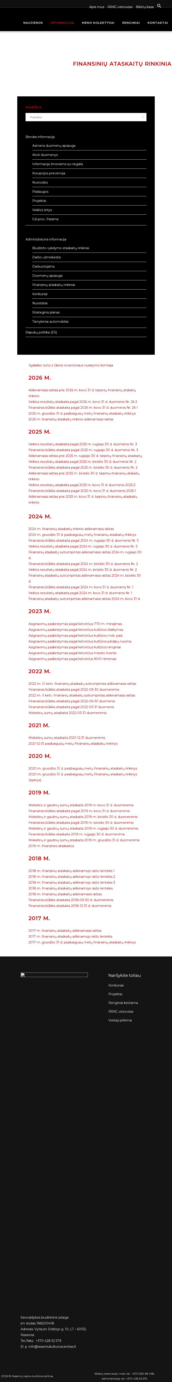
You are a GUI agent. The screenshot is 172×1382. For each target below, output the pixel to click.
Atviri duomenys (45, 155)
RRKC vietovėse (120, 7)
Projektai (39, 201)
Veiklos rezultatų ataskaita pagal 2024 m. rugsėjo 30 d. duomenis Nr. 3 (83, 546)
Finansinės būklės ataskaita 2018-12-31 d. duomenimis (69, 906)
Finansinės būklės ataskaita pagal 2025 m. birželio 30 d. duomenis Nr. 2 (83, 467)
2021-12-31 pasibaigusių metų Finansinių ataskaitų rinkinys (73, 744)
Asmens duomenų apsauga (53, 146)
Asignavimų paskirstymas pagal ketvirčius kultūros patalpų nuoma (79, 641)
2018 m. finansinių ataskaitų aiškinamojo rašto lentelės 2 (71, 877)
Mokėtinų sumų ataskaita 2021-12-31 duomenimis (66, 738)
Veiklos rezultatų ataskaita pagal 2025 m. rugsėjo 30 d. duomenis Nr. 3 (82, 444)
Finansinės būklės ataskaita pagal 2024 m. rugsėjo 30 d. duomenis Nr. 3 (83, 541)
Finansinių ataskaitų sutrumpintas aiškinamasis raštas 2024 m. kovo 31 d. (84, 599)
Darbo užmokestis (46, 257)
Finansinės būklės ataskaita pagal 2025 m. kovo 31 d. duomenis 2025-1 (82, 491)
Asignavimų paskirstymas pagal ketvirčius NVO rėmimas (72, 659)
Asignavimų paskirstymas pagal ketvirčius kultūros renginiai (74, 647)
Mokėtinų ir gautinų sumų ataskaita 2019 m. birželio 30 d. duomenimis (83, 817)
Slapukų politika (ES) (41, 332)
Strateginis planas (46, 312)
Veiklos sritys (42, 210)
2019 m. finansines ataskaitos (51, 846)
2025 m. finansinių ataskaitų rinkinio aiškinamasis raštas (70, 419)
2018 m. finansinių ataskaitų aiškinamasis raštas (65, 894)
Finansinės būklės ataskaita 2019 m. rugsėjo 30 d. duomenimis (76, 834)
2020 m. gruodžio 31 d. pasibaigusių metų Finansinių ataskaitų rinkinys (82, 768)
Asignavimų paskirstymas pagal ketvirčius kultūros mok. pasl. (75, 636)
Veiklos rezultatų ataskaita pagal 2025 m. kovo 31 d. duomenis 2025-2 (81, 485)
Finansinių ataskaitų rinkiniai (53, 285)
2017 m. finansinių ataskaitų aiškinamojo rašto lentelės (70, 936)
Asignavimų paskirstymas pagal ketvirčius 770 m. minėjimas (75, 624)
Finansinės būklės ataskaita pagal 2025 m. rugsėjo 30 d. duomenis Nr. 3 (83, 450)
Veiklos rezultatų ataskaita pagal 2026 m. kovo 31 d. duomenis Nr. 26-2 (82, 402)
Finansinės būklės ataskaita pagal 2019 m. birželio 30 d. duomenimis (80, 823)
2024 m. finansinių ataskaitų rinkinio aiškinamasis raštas (71, 529)
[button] (157, 6)
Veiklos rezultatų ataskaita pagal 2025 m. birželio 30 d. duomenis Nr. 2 (82, 462)
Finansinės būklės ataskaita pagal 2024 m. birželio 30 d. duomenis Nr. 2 (83, 564)
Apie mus (96, 7)
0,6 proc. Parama (45, 219)
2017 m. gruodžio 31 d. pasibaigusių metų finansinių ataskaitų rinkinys (82, 942)
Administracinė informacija (46, 239)
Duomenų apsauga (47, 276)
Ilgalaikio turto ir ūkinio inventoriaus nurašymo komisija (70, 365)
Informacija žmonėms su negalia (57, 164)
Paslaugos (40, 192)
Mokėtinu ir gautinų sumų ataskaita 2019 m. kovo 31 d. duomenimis (80, 805)
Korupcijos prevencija (48, 173)
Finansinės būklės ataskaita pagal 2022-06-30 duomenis (71, 701)
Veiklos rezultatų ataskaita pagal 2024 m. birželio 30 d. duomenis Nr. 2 (82, 570)
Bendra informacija (40, 137)
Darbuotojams (43, 266)
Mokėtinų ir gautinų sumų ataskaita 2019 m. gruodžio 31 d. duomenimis (84, 840)
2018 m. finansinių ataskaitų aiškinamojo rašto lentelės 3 (71, 882)
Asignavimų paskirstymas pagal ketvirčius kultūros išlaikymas (75, 630)
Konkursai (39, 294)
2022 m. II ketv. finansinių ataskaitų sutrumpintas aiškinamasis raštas (81, 695)
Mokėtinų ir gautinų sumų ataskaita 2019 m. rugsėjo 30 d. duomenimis (83, 828)
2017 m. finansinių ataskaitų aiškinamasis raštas (64, 931)
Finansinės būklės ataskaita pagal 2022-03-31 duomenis (71, 707)
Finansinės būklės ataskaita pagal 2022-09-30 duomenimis (73, 690)
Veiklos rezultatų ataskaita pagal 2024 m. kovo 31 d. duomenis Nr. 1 (80, 593)
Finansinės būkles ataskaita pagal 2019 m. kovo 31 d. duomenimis (79, 811)
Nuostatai (39, 303)
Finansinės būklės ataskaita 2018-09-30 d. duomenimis (70, 900)
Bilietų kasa (145, 7)
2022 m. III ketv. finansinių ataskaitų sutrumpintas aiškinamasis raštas (82, 684)
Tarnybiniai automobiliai (50, 322)
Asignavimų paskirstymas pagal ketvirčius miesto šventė (72, 653)
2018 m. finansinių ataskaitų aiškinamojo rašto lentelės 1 (71, 871)
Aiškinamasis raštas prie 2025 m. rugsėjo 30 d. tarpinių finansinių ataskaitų (85, 456)
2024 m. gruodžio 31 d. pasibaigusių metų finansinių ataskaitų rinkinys (82, 535)
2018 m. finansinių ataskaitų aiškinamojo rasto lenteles (70, 888)
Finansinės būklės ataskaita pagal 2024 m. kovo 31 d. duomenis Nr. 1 (80, 587)
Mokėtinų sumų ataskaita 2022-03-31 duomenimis (67, 713)
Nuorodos (40, 182)
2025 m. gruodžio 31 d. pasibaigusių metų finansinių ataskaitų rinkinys (82, 413)
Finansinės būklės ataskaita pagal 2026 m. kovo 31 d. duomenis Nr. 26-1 (83, 408)
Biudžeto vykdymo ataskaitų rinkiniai (60, 248)
